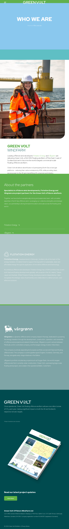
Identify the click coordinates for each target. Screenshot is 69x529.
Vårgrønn (52, 156)
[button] (5, 2)
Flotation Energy (39, 156)
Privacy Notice (25, 526)
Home (29, 25)
